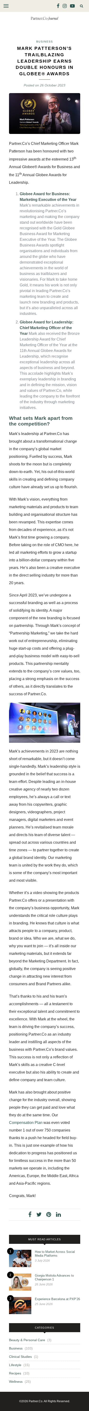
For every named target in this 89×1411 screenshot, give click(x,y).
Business (44, 41)
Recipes (15, 1373)
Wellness (16, 1381)
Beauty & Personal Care (27, 1340)
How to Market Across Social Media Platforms (55, 1253)
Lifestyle (15, 1365)
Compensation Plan (25, 1123)
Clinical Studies (20, 1357)
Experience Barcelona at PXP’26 (57, 1299)
